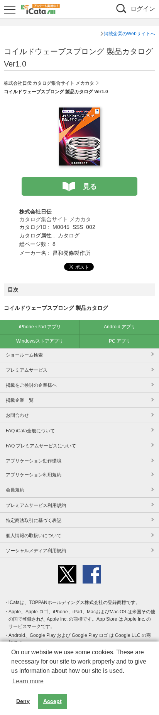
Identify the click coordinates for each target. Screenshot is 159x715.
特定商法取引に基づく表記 (33, 520)
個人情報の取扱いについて (33, 535)
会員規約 (15, 490)
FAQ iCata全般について (30, 430)
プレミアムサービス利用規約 (36, 505)
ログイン (142, 8)
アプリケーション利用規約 (33, 475)
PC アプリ (119, 341)
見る (90, 186)
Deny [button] (23, 701)
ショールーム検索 (24, 355)
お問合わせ (17, 415)
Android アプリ (119, 326)
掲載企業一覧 (20, 400)
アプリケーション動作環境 (33, 461)
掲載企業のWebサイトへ (129, 33)
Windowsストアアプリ (39, 341)
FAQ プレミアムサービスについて (41, 446)
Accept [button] (52, 701)
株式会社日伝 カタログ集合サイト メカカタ (49, 83)
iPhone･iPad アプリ (40, 326)
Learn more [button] (28, 681)
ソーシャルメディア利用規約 (36, 550)
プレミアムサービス (26, 370)
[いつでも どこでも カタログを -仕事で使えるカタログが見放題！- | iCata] (40, 8)
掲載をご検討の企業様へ (31, 385)
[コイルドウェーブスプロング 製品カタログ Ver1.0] (79, 112)
